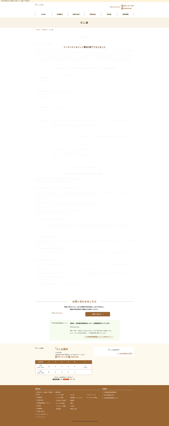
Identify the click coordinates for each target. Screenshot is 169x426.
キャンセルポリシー (42, 414)
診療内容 (58, 392)
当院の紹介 (40, 400)
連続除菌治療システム (43, 403)
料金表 (109, 14)
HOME (43, 14)
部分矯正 (58, 409)
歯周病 (72, 400)
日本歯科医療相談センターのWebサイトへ (99, 336)
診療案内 (39, 397)
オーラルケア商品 (92, 397)
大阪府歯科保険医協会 (110, 392)
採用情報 (126, 14)
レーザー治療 (59, 394)
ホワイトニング (91, 394)
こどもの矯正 (59, 397)
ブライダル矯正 (60, 403)
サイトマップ (41, 417)
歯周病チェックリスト (76, 397)
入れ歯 (72, 406)
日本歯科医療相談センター (111, 398)
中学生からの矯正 (61, 400)
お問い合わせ (97, 314)
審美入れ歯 (73, 409)
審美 (71, 403)
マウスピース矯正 (61, 406)
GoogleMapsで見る (125, 353)
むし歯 (72, 394)
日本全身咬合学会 (109, 395)
